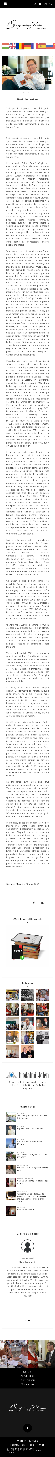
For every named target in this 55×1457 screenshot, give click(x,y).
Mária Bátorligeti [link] (27, 1262)
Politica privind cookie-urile (27, 1445)
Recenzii (27, 93)
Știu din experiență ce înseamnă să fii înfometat (32, 1116)
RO (20, 46)
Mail (34, 4)
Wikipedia (50, 4)
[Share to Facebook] (34, 903)
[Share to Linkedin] (42, 903)
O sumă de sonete (25, 1209)
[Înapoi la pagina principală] (27, 25)
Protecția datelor (27, 1441)
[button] (26, 1320)
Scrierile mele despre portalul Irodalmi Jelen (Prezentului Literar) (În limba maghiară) (27, 1085)
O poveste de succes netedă (30, 1128)
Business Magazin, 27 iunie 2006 (22, 884)
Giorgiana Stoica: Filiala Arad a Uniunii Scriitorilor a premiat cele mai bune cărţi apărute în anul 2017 (31, 1197)
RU (49, 46)
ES (42, 46)
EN (12, 46)
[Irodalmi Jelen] (27, 1074)
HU (5, 46)
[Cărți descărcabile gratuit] (27, 946)
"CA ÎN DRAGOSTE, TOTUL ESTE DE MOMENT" (32, 1155)
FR (34, 46)
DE (27, 46)
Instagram (45, 4)
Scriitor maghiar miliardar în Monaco (29, 1142)
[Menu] (5, 3)
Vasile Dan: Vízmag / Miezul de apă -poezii (32, 1182)
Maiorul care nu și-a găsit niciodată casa (32, 1168)
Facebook (40, 4)
